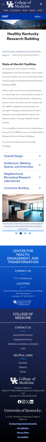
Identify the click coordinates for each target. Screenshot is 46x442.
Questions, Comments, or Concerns (23, 344)
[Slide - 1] (21, 233)
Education (23, 363)
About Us (5, 55)
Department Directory (23, 339)
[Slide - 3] (30, 233)
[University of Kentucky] (23, 411)
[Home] (18, 4)
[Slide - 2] (25, 233)
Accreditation (23, 428)
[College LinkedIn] (31, 402)
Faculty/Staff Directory (23, 335)
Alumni (32, 10)
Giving (25, 10)
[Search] (41, 4)
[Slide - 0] (16, 233)
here (8, 146)
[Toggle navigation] (3, 4)
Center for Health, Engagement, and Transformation (21, 51)
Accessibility (23, 437)
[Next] (42, 215)
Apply (6, 10)
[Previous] (4, 215)
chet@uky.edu (26, 278)
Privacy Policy (23, 433)
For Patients (15, 10)
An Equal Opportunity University (23, 424)
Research (23, 367)
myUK (39, 10)
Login (23, 348)
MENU (38, 17)
